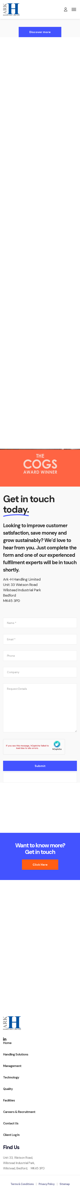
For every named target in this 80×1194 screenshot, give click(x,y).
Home (7, 1043)
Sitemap (64, 1184)
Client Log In (11, 1135)
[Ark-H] (11, 9)
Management (12, 1066)
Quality (40, 332)
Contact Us (10, 1123)
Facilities (40, 434)
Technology (40, 230)
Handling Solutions (40, 130)
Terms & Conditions (22, 1184)
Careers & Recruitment (19, 1112)
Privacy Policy (47, 1184)
